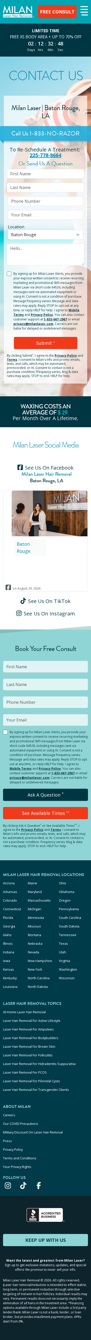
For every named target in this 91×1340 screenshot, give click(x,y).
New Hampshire (40, 960)
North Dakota (38, 986)
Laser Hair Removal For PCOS (25, 1072)
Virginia (64, 960)
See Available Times (45, 813)
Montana (34, 935)
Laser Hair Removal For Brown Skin (29, 1046)
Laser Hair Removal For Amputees (28, 1029)
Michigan (34, 909)
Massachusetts (39, 900)
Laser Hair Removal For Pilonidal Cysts (31, 1081)
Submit (45, 343)
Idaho (7, 935)
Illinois (8, 943)
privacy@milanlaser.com (33, 324)
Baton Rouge (23, 547)
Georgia (9, 926)
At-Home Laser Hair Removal (24, 1012)
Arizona (9, 883)
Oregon (65, 900)
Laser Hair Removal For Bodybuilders (30, 1038)
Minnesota (36, 917)
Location (16, 227)
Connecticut (12, 909)
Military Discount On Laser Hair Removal (33, 1132)
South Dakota (69, 926)
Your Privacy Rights (17, 1166)
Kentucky (10, 978)
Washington (68, 969)
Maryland (35, 891)
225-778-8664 (45, 155)
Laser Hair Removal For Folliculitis (28, 1055)
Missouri (34, 926)
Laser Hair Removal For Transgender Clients (36, 1089)
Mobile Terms (21, 768)
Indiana (8, 952)
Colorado (10, 900)
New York (35, 969)
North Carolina (39, 978)
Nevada (33, 952)
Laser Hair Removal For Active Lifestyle (31, 1020)
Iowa (6, 960)
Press (7, 1141)
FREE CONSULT (57, 12)
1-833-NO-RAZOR (55, 133)
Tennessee (67, 935)
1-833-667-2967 (55, 319)
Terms (12, 359)
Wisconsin (67, 978)
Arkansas (10, 891)
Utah (62, 952)
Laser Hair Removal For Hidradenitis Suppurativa (39, 1063)
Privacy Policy (42, 315)
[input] (45, 174)
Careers (9, 1115)
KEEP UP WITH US (45, 1240)
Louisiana (10, 986)
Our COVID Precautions (20, 1123)
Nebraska (35, 943)
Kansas (8, 969)
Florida (8, 917)
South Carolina (70, 917)
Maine (32, 883)
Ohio (62, 883)
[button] (83, 11)
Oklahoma (66, 891)
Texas (63, 943)
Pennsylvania (69, 909)
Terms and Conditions (19, 1158)
